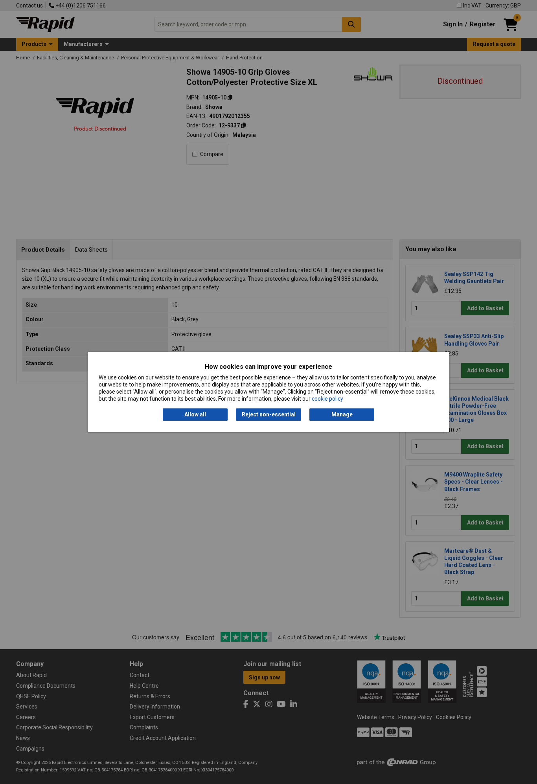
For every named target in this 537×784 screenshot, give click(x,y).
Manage (342, 414)
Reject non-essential (269, 414)
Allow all (195, 414)
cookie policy (327, 399)
